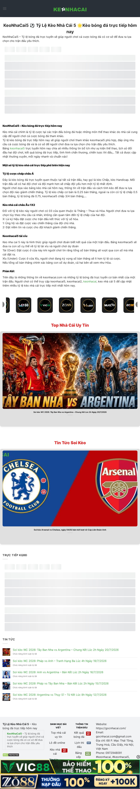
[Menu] (5, 8)
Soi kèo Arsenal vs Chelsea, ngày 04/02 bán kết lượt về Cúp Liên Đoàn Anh (70, 530)
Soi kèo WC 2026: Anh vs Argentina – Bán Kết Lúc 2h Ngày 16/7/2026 (58, 672)
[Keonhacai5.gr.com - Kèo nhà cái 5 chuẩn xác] (70, 8)
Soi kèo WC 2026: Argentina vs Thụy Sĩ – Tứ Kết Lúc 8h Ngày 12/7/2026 (60, 694)
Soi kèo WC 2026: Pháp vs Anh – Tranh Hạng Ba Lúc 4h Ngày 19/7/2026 (60, 661)
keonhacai (89, 281)
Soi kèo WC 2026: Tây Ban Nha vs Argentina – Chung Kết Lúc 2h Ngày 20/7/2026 (70, 412)
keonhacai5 (17, 148)
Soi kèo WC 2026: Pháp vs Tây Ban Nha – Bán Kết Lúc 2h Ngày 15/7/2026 (61, 683)
